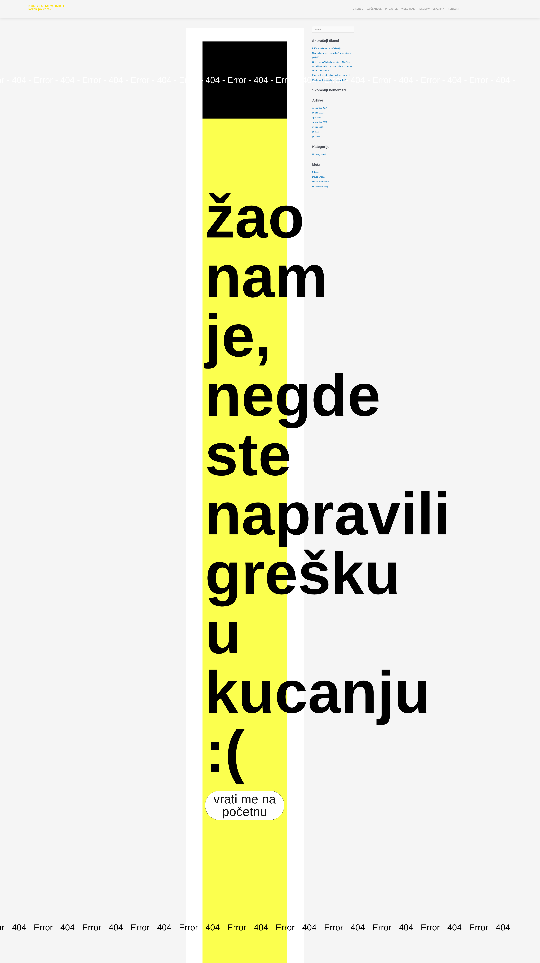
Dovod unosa (318, 177)
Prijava (315, 172)
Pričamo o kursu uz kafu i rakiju (326, 48)
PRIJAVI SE (391, 9)
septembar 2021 (319, 122)
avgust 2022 (317, 112)
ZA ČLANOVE (374, 9)
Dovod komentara (320, 181)
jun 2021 (316, 136)
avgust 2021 (317, 127)
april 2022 (316, 117)
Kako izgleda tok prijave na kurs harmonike (332, 75)
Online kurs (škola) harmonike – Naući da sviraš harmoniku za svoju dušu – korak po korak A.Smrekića (332, 66)
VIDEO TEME (408, 9)
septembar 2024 (319, 108)
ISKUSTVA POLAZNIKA (431, 9)
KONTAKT (453, 9)
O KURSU (358, 9)
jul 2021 (315, 131)
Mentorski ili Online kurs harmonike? (329, 80)
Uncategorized (319, 154)
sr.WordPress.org (320, 186)
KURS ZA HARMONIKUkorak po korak (46, 7)
